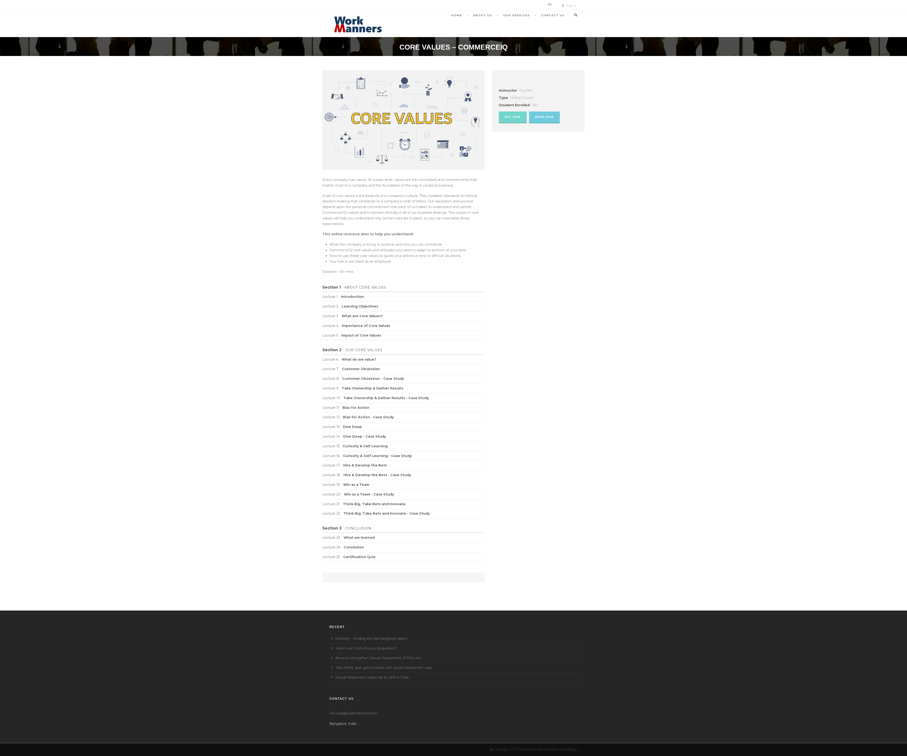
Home (456, 15)
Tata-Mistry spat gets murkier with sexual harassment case (383, 668)
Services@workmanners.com (353, 713)
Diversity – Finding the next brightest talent (371, 638)
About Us (482, 15)
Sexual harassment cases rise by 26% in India (372, 677)
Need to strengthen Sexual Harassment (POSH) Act (378, 658)
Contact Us (553, 15)
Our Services (516, 15)
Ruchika (526, 90)
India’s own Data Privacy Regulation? (366, 648)
